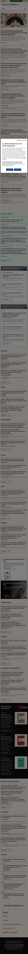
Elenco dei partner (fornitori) (7, 165)
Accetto (17, 169)
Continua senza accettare (21, 140)
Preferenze (10, 169)
